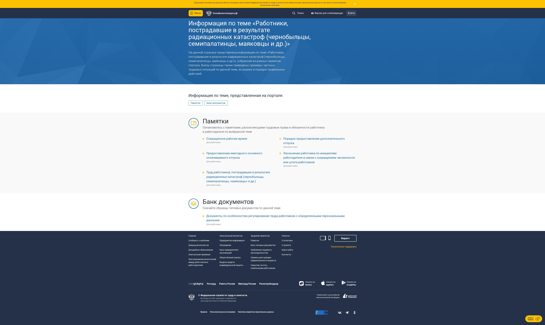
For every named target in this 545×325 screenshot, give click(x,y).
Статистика (287, 240)
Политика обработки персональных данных (256, 312)
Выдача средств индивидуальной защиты (231, 263)
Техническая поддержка (344, 246)
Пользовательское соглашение (222, 312)
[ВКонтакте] (340, 312)
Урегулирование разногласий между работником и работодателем (202, 262)
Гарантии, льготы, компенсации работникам (263, 266)
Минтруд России (247, 283)
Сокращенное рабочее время (226, 138)
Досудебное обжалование (200, 250)
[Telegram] (347, 312)
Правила (203, 312)
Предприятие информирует (232, 240)
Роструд (211, 283)
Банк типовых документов (263, 245)
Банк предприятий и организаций (229, 251)
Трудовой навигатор (260, 236)
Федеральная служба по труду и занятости (224, 295)
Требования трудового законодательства (261, 251)
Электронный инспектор (231, 236)
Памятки (255, 240)
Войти (351, 13)
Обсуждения (225, 245)
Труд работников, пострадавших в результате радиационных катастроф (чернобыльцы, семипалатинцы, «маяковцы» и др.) (238, 177)
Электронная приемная (199, 254)
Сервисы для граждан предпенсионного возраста (263, 259)
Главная (192, 236)
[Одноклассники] (355, 312)
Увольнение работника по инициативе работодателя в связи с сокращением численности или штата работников (319, 158)
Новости (286, 236)
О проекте (286, 245)
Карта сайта (287, 250)
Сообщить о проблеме (198, 240)
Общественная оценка (230, 257)
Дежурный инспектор (198, 245)
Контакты (286, 254)
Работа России (227, 283)
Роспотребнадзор (268, 283)
